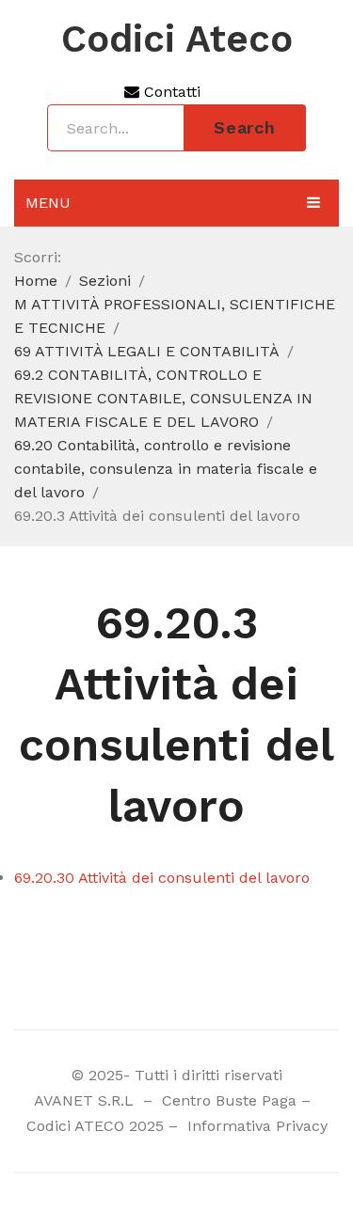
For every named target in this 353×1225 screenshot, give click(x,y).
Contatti (170, 92)
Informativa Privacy (255, 1126)
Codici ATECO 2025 (95, 1126)
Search (245, 127)
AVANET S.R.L (86, 1100)
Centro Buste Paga (229, 1100)
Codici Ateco (177, 39)
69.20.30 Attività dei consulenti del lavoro (162, 878)
